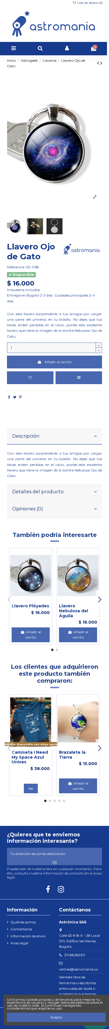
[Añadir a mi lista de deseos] (30, 377)
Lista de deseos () (89, 3)
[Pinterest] (20, 397)
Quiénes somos (23, 922)
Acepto (56, 1017)
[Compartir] (9, 397)
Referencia (15, 267)
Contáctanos (21, 929)
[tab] (54, 436)
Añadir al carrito (58, 362)
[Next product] (101, 63)
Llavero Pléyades (30, 605)
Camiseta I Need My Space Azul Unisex (30, 757)
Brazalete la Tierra (72, 755)
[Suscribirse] (54, 862)
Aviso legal (19, 943)
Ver (30, 788)
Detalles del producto (38, 491)
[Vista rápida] (37, 600)
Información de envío (28, 936)
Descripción (25, 436)
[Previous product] (98, 63)
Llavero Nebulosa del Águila (73, 610)
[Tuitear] (14, 397)
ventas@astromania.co (78, 969)
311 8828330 (74, 955)
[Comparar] (30, 600)
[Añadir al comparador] (79, 377)
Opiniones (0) (27, 509)
